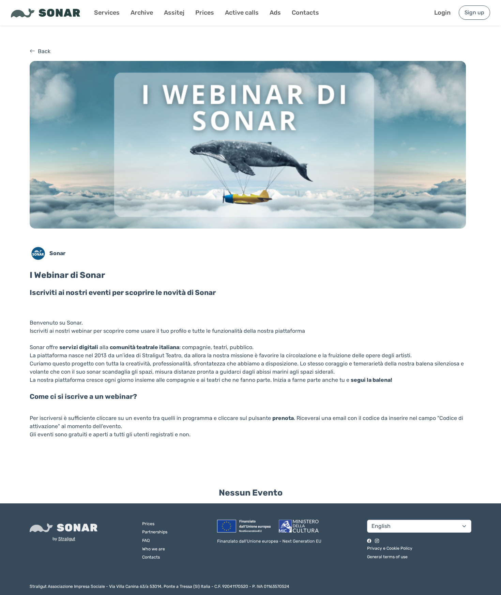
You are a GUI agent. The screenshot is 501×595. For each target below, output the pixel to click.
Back (44, 51)
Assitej (174, 12)
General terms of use (387, 556)
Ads (275, 12)
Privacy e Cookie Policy (389, 548)
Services (107, 12)
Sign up (474, 12)
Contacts (305, 12)
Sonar (57, 253)
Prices (204, 12)
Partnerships (154, 531)
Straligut (66, 538)
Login (442, 12)
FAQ (146, 540)
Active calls (242, 12)
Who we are (153, 548)
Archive (142, 12)
